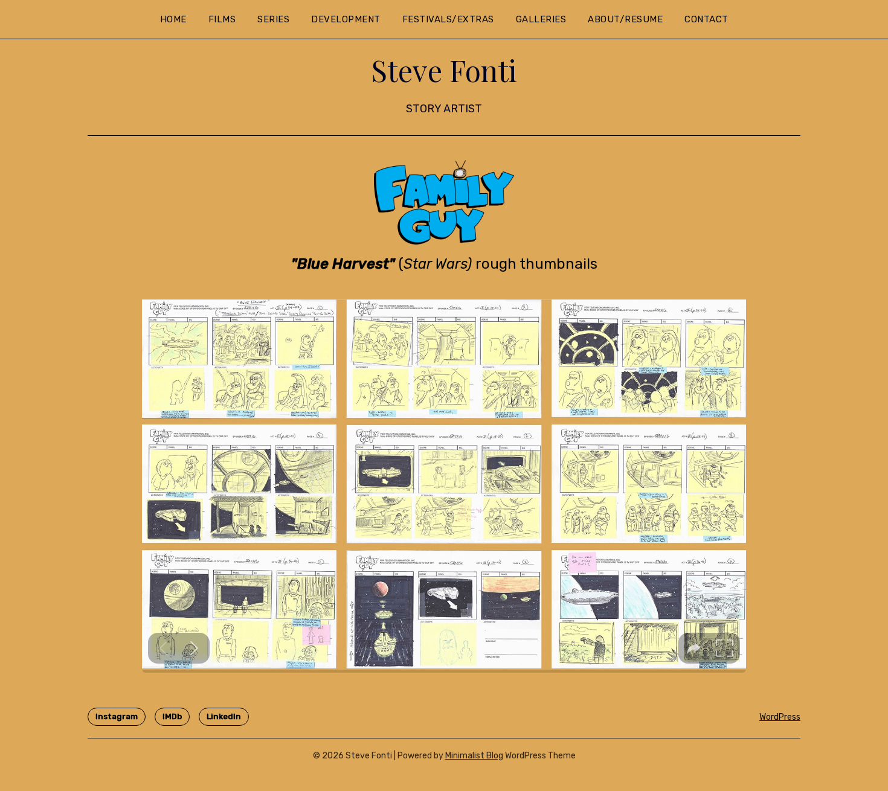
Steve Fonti (444, 70)
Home (173, 19)
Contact (706, 19)
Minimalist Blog (474, 756)
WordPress (779, 717)
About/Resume (625, 19)
